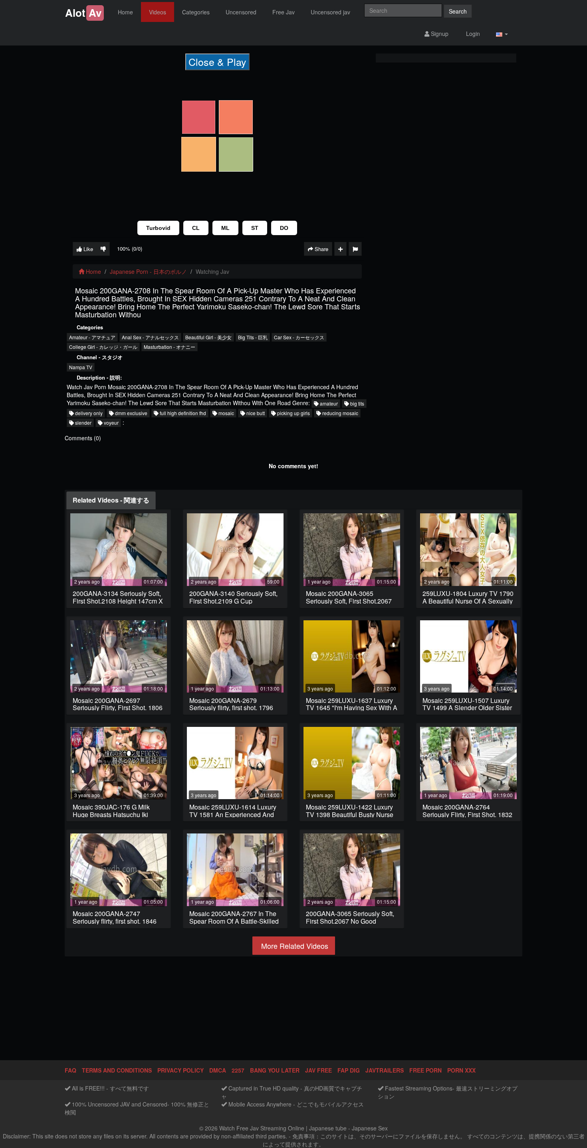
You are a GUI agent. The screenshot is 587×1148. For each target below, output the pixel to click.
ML (225, 228)
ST (254, 228)
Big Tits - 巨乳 (253, 337)
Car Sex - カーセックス (299, 337)
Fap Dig (348, 1070)
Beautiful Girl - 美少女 (208, 337)
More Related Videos (293, 945)
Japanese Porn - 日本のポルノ (148, 271)
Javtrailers (384, 1070)
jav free (318, 1070)
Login (472, 34)
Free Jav (283, 12)
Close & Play (217, 61)
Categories (196, 12)
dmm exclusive (130, 413)
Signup (438, 34)
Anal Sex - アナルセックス (150, 337)
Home (125, 12)
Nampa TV (80, 367)
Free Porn (425, 1070)
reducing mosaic (339, 413)
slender (82, 422)
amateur (328, 403)
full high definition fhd (182, 413)
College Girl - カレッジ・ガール (103, 346)
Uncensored (241, 12)
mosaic (225, 413)
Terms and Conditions (117, 1070)
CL (196, 228)
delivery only (88, 413)
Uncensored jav (330, 12)
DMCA (217, 1070)
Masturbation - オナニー (169, 346)
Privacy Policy (180, 1070)
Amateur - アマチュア (92, 337)
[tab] (111, 500)
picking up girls (293, 413)
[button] (502, 34)
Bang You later (274, 1070)
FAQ (70, 1070)
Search (458, 11)
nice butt (255, 413)
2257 (238, 1070)
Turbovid (158, 228)
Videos (157, 12)
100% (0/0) (129, 248)
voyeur (111, 422)
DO (284, 228)
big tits (356, 403)
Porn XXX (461, 1070)
